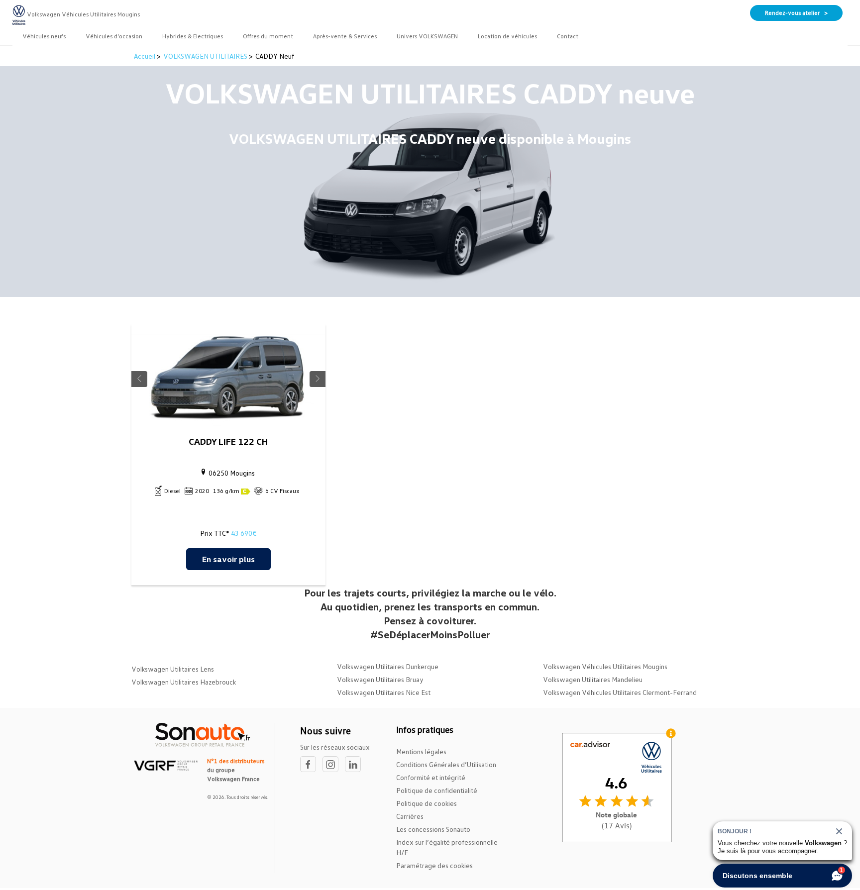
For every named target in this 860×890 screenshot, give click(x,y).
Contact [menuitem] (567, 36)
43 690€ (243, 533)
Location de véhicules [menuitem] (507, 36)
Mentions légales (421, 751)
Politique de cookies (426, 803)
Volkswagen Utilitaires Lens (172, 669)
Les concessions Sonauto (433, 829)
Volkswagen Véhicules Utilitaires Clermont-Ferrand (620, 692)
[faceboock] (311, 764)
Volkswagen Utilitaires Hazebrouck (183, 682)
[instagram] (333, 764)
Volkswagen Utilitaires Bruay (380, 679)
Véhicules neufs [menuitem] (44, 36)
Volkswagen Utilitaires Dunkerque (387, 666)
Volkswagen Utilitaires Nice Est (383, 692)
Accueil (145, 56)
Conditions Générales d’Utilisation (446, 764)
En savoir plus (228, 559)
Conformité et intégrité (430, 777)
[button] (139, 379)
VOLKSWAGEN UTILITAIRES (205, 56)
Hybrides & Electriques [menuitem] (192, 36)
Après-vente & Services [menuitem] (345, 36)
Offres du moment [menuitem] (268, 36)
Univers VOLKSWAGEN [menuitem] (427, 36)
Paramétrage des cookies (434, 865)
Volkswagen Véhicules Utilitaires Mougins (605, 666)
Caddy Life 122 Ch (228, 441)
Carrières (410, 816)
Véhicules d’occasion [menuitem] (114, 36)
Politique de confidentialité (436, 790)
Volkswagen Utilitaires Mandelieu (593, 679)
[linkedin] (355, 764)
